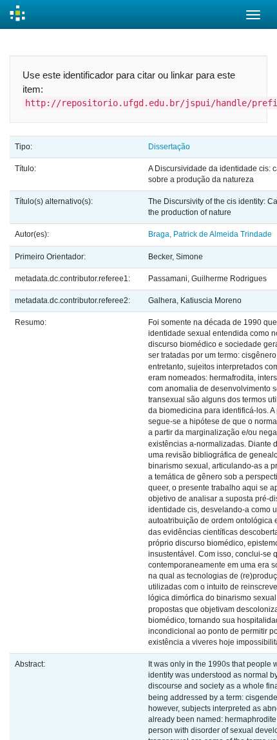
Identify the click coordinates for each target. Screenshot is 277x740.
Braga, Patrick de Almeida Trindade (210, 234)
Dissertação (169, 146)
